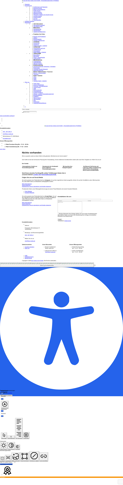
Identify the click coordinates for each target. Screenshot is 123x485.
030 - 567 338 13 (29, 235)
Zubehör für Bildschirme (39, 31)
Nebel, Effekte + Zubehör (39, 52)
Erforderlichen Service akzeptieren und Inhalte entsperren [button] (36, 186)
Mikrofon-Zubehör (37, 64)
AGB (34, 88)
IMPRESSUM (28, 258)
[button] (94, 265)
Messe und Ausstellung (39, 9)
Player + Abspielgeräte (39, 57)
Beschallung (36, 54)
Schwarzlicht (36, 51)
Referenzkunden (37, 90)
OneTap (10, 393)
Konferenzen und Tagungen (40, 7)
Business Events (37, 8)
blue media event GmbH (37, 260)
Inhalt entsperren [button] (26, 185)
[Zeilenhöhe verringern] (2, 416)
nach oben (2, 149)
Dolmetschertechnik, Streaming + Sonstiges (44, 66)
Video (34, 79)
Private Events (37, 17)
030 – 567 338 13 (7, 131)
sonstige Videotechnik (39, 40)
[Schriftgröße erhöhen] (2, 394)
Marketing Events (37, 13)
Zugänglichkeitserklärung (39, 103)
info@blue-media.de (8, 134)
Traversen (35, 74)
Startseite (27, 4)
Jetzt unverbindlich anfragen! (7, 115)
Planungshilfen (37, 20)
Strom (34, 77)
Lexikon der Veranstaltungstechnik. (44, 174)
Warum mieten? (37, 97)
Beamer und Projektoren (39, 36)
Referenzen (36, 101)
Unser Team (36, 83)
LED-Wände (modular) (39, 25)
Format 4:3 (36, 44)
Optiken (35, 38)
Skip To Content (4, 462)
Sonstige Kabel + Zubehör (40, 81)
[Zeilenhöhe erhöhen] (2, 411)
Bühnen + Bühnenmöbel (39, 73)
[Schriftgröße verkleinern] (2, 399)
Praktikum (35, 96)
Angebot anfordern (29, 21)
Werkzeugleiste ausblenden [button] (6, 395)
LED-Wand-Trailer (37, 26)
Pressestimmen (37, 91)
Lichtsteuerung (37, 49)
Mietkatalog (28, 22)
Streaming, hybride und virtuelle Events (43, 14)
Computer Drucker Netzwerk (40, 69)
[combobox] (47, 265)
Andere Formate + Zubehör (40, 45)
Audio (34, 78)
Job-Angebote (37, 99)
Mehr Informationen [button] (27, 184)
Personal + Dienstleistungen (40, 86)
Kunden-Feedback (38, 92)
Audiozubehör (37, 58)
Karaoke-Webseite (29, 192)
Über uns (27, 82)
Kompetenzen (28, 5)
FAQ (34, 100)
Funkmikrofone (37, 61)
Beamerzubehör (37, 39)
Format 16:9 (36, 43)
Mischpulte (36, 56)
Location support (37, 16)
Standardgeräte (37, 29)
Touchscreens (36, 30)
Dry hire (35, 18)
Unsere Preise (37, 87)
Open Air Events (37, 12)
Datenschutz (68, 220)
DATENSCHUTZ (29, 256)
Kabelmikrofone (37, 62)
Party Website (28, 191)
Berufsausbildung (37, 95)
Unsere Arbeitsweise (38, 84)
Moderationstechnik (38, 70)
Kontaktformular (7, 138)
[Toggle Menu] (22, 2)
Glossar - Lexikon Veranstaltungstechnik (43, 94)
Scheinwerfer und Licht (39, 48)
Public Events (36, 10)
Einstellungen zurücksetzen (6, 464)
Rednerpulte (36, 68)
